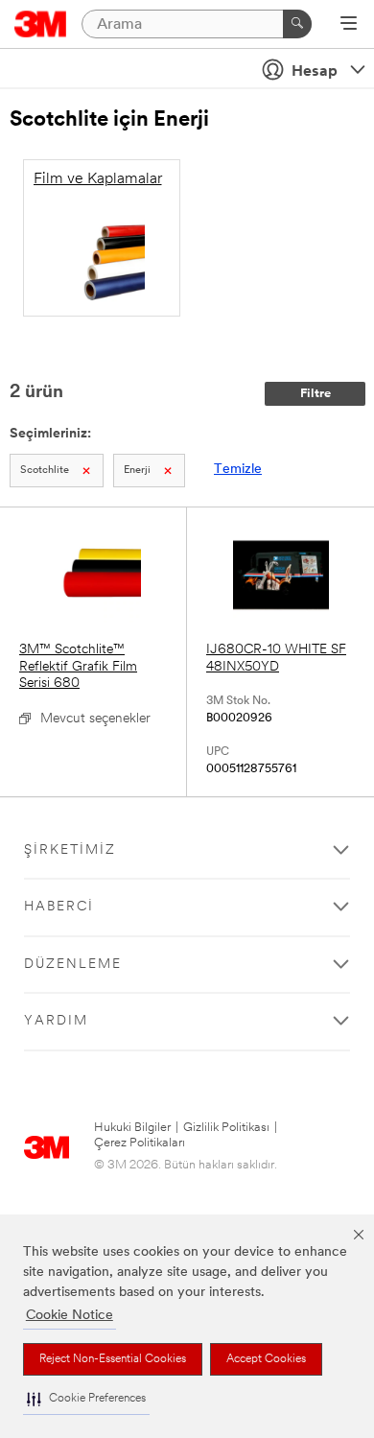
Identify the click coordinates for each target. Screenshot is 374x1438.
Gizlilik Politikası (226, 1127)
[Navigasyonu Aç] (348, 25)
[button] (86, 1399)
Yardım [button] (56, 1021)
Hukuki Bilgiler (132, 1127)
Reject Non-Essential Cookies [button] (112, 1359)
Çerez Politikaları (139, 1143)
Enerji (137, 470)
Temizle (238, 469)
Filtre (315, 394)
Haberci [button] (59, 907)
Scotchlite (44, 470)
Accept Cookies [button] (266, 1359)
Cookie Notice (69, 1315)
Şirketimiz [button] (70, 850)
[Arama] (297, 24)
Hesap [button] (314, 72)
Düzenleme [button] (73, 964)
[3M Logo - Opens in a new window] (40, 24)
